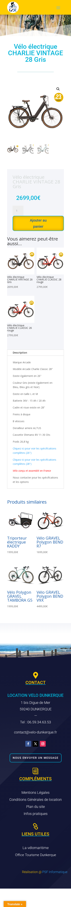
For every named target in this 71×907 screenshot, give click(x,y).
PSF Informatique (54, 872)
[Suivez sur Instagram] (43, 744)
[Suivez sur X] (35, 744)
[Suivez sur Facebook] (28, 744)
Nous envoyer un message (35, 757)
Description (20, 352)
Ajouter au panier (38, 223)
